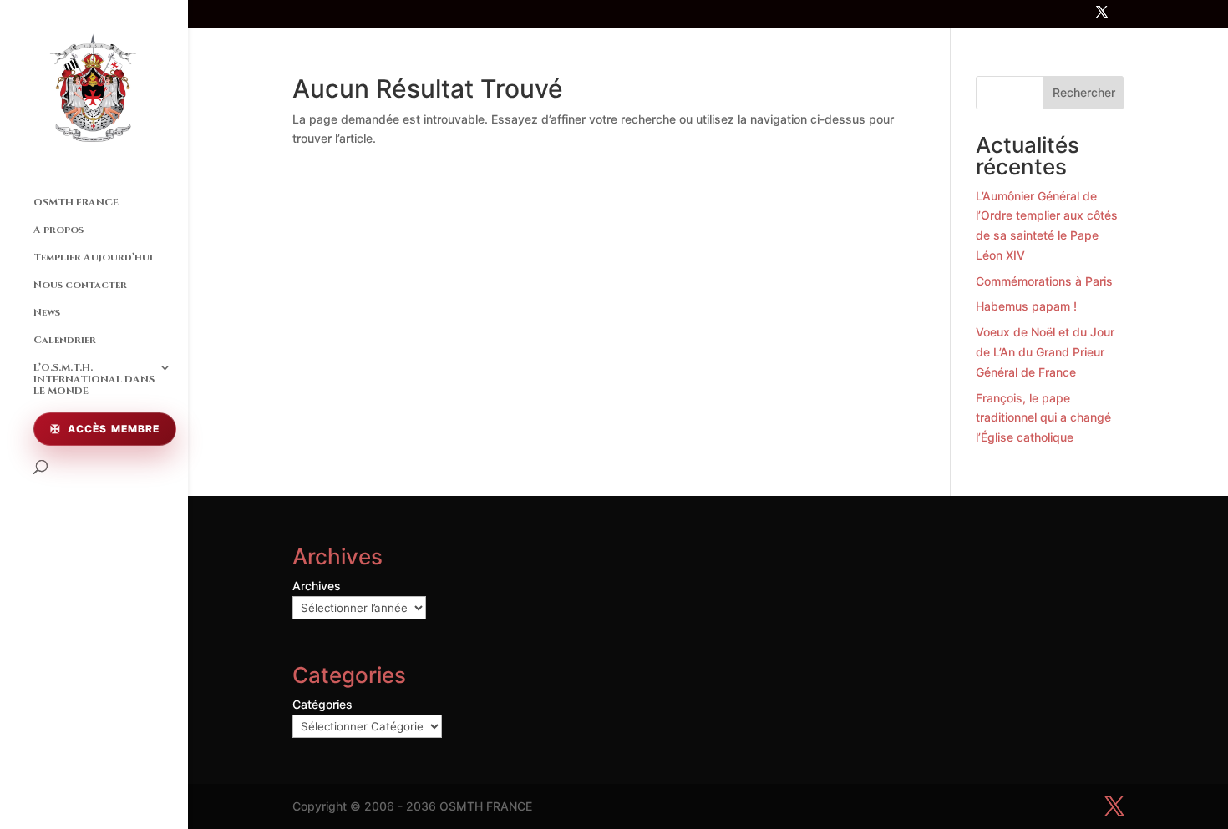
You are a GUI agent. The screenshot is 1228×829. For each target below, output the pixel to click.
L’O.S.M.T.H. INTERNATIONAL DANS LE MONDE (94, 379)
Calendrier (64, 340)
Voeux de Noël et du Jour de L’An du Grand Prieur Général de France (1045, 352)
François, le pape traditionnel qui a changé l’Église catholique (1043, 418)
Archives (316, 586)
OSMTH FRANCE (76, 202)
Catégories (322, 704)
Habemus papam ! (1026, 306)
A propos (58, 230)
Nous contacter (80, 285)
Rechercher (1084, 92)
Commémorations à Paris (1044, 281)
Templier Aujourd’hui (93, 257)
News (46, 312)
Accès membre (114, 428)
